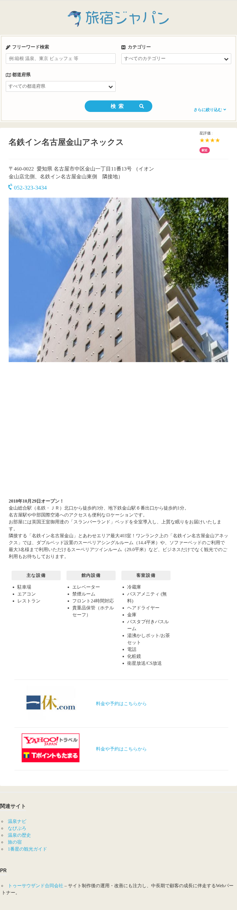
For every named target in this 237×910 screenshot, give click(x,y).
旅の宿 (15, 842)
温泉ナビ (17, 821)
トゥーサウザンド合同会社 (35, 885)
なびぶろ (17, 828)
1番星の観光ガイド (27, 849)
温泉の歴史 (19, 835)
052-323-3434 (30, 187)
